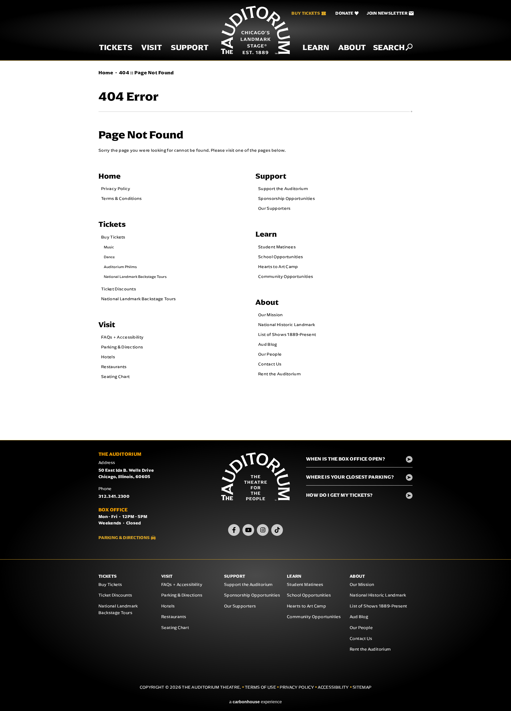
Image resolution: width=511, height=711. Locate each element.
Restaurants (114, 366)
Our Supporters (274, 208)
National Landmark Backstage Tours (135, 276)
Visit (151, 47)
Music (109, 247)
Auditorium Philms (120, 266)
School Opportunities (280, 256)
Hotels (108, 356)
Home (105, 73)
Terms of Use (260, 687)
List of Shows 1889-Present (287, 334)
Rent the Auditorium (279, 373)
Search (389, 47)
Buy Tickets (305, 13)
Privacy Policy (115, 188)
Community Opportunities (285, 276)
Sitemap (362, 687)
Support (189, 47)
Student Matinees (277, 246)
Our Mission (270, 314)
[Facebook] (234, 530)
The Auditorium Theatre (255, 30)
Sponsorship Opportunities (286, 198)
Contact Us (269, 364)
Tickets (115, 47)
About (352, 47)
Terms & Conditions (121, 198)
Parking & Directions (122, 347)
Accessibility (333, 687)
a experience (255, 702)
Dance (109, 256)
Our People (270, 354)
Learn (316, 47)
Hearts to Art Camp (278, 266)
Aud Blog (267, 344)
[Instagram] (263, 530)
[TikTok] (277, 530)
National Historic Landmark (286, 324)
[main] (255, 250)
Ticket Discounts (118, 288)
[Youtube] (248, 530)
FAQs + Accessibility (122, 337)
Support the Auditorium (283, 188)
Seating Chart (115, 376)
